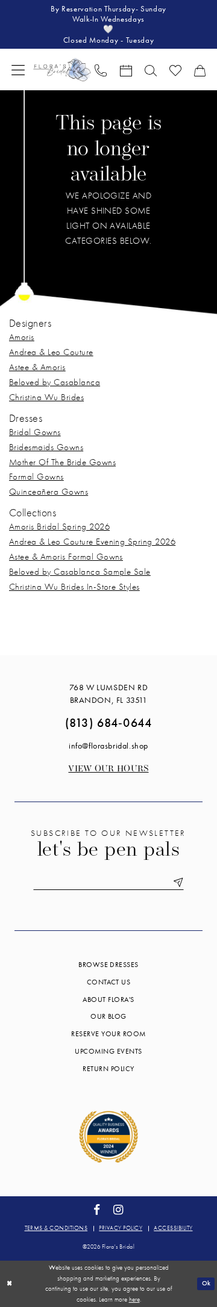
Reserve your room (108, 1034)
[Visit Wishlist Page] (175, 70)
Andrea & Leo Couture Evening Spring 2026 (92, 542)
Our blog (108, 1016)
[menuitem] (18, 69)
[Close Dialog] (9, 1283)
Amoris (21, 337)
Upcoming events (108, 1051)
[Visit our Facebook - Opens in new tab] (97, 1210)
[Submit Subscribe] (176, 883)
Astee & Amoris (37, 367)
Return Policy (108, 1069)
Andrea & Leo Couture (51, 352)
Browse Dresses (108, 964)
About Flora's (108, 999)
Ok (206, 1283)
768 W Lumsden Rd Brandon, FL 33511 (108, 693)
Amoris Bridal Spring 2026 (59, 527)
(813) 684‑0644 (108, 722)
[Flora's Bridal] (62, 69)
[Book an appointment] (125, 70)
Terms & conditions (56, 1228)
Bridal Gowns (35, 432)
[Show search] (150, 70)
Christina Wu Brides (46, 397)
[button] (18, 69)
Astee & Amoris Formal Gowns (66, 557)
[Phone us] (101, 70)
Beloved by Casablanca (54, 382)
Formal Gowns (36, 477)
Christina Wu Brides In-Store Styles (74, 587)
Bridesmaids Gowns (46, 447)
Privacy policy (120, 1228)
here (134, 1299)
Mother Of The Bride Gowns (62, 462)
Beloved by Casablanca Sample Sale (80, 572)
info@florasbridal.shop (108, 745)
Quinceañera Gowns (48, 492)
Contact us (109, 982)
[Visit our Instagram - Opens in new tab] (118, 1210)
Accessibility (173, 1228)
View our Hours (108, 769)
